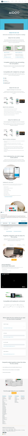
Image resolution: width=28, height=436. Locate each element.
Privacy (4, 430)
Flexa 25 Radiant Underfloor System (4, 415)
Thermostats (22, 397)
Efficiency (16, 401)
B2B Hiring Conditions (17, 430)
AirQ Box (3, 421)
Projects (10, 398)
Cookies (6, 430)
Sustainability (16, 402)
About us (16, 397)
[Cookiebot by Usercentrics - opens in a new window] (24, 212)
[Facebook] (3, 432)
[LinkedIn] (5, 432)
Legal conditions (11, 430)
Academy (10, 397)
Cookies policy (3, 218)
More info (14, 259)
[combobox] (14, 326)
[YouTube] (4, 432)
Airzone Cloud (23, 398)
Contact (16, 398)
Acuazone (3, 418)
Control (16, 400)
